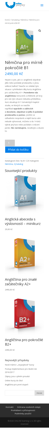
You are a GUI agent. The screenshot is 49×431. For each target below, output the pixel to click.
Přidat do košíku (18, 149)
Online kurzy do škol (14, 380)
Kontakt (10, 407)
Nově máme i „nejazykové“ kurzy (19, 364)
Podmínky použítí (23, 413)
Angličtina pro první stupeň (16, 384)
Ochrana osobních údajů (28, 407)
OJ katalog (15, 20)
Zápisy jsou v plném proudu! (17, 376)
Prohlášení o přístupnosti (23, 410)
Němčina (24, 20)
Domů (7, 20)
